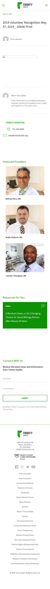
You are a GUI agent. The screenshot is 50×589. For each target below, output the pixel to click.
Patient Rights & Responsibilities (25, 544)
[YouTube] (33, 469)
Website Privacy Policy (25, 535)
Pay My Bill (25, 492)
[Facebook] (16, 469)
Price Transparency (25, 530)
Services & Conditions (25, 483)
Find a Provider (25, 473)
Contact (25, 507)
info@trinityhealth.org (18, 135)
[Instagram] (22, 469)
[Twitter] (28, 469)
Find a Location (25, 478)
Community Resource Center (25, 525)
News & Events (25, 502)
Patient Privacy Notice (25, 549)
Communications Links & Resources (25, 563)
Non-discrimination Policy (25, 540)
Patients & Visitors (25, 488)
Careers (25, 516)
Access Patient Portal (25, 497)
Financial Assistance (25, 521)
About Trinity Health (25, 511)
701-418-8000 (25, 447)
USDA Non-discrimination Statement (25, 554)
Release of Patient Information (25, 559)
